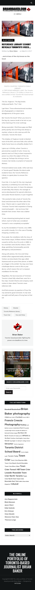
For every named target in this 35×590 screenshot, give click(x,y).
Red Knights (19, 438)
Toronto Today (13, 456)
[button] (17, 14)
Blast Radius (8, 40)
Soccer (7, 441)
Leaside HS (18, 430)
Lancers (11, 428)
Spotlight (12, 441)
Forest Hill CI (25, 417)
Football (19, 417)
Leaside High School (10, 430)
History (6, 308)
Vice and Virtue (20, 315)
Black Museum (10, 502)
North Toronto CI (10, 435)
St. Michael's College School (23, 441)
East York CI (12, 417)
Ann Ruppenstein (11, 499)
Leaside (27, 428)
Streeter (15, 308)
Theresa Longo (10, 520)
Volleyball (14, 484)
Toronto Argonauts (19, 444)
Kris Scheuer (9, 511)
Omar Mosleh (9, 514)
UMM (20, 481)
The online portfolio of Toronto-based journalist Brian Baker (17, 563)
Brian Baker (14, 51)
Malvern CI (24, 430)
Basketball (16, 409)
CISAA (7, 417)
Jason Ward (9, 505)
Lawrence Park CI (18, 428)
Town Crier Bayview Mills (19, 460)
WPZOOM (17, 583)
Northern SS (22, 433)
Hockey (23, 425)
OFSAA (25, 436)
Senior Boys (26, 438)
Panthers (13, 438)
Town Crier (7, 315)
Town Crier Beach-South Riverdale (16, 463)
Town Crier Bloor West (12, 466)
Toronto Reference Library (12, 311)
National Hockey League (11, 433)
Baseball (8, 409)
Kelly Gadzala (10, 508)
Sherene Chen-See (12, 517)
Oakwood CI (19, 435)
